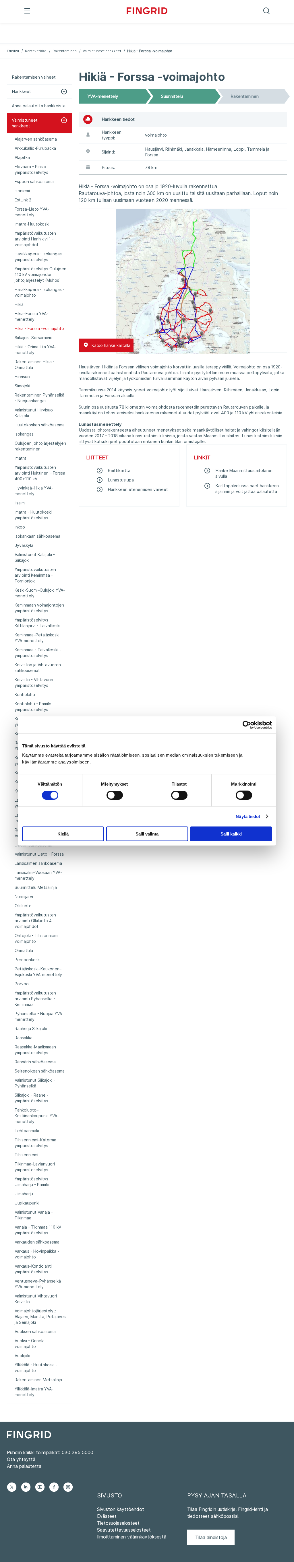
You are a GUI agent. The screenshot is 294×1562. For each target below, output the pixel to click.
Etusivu (13, 51)
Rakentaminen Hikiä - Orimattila (35, 364)
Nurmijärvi (24, 896)
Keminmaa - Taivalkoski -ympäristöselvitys (38, 652)
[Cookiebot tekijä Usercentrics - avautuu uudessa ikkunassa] (247, 725)
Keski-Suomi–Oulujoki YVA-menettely (40, 593)
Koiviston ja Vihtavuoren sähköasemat (38, 667)
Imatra (20, 458)
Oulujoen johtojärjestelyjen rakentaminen (40, 446)
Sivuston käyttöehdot (120, 1509)
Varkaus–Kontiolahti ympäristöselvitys (33, 1269)
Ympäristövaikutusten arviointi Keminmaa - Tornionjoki (35, 575)
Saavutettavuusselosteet (124, 1530)
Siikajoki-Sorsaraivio (34, 337)
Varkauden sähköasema (37, 1242)
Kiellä (63, 833)
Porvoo (22, 983)
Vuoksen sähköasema (35, 1331)
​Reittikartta (119, 470)
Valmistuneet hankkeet (102, 51)
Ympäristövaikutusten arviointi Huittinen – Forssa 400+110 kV (40, 473)
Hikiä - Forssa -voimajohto (39, 328)
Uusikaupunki (27, 1202)
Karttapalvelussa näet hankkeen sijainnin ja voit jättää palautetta (247, 488)
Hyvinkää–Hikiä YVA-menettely (34, 490)
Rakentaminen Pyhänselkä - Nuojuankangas (39, 398)
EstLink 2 (23, 199)
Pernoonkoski (27, 959)
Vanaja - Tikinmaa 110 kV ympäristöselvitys (38, 1230)
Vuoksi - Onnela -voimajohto (31, 1343)
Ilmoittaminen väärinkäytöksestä (131, 1537)
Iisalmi (20, 502)
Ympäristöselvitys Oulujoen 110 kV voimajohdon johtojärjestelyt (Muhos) (40, 274)
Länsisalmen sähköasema (38, 863)
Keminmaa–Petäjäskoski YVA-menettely (37, 637)
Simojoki (22, 385)
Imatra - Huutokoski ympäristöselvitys (33, 515)
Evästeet (107, 1516)
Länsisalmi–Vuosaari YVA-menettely (38, 875)
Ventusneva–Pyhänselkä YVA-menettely (38, 1284)
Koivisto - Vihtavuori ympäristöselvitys (34, 682)
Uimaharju (24, 1193)
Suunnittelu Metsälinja (36, 887)
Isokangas (24, 434)
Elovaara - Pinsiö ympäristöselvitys (31, 169)
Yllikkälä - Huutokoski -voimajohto (36, 1367)
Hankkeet (21, 91)
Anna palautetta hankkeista (38, 105)
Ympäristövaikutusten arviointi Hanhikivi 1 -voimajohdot (35, 239)
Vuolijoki (22, 1355)
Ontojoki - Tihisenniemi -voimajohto (38, 938)
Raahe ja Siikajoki (31, 1028)
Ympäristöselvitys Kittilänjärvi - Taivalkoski (37, 622)
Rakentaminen (65, 51)
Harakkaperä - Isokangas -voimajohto (40, 292)
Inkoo (20, 526)
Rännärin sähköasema (35, 1061)
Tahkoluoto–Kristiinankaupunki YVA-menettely (37, 1116)
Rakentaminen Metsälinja (38, 1379)
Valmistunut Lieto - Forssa (39, 854)
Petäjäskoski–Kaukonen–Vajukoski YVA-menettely (38, 971)
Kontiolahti (25, 694)
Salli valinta (147, 833)
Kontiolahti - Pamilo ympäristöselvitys (33, 706)
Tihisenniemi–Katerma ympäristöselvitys (35, 1142)
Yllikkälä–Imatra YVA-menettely (34, 1391)
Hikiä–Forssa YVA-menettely (31, 316)
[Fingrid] (147, 11)
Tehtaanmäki (27, 1130)
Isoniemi (22, 190)
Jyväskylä (24, 545)
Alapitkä (22, 157)
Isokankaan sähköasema (37, 536)
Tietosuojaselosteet (118, 1523)
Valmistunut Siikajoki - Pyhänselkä (35, 1083)
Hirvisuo (22, 376)
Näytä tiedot (248, 816)
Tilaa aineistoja (211, 1537)
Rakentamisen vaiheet (34, 77)
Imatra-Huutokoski (32, 224)
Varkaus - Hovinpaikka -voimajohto (37, 1254)
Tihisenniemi (26, 1154)
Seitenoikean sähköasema (40, 1070)
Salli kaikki (231, 833)
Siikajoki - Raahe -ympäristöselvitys (32, 1098)
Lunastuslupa (121, 480)
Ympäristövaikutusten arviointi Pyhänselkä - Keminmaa (35, 998)
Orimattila (24, 950)
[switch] (115, 795)
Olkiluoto (23, 905)
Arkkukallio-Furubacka (35, 148)
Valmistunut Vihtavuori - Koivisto (37, 1298)
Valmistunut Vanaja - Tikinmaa (34, 1215)
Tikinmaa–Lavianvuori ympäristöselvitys (35, 1166)
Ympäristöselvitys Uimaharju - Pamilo (32, 1181)
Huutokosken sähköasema (40, 424)
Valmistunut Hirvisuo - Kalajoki (35, 412)
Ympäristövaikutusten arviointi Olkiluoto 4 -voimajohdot (35, 920)
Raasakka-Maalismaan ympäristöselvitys (35, 1049)
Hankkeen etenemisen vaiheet (138, 489)
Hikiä (19, 304)
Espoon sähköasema (34, 181)
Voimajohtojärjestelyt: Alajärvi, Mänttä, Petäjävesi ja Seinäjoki (41, 1316)
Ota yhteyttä (21, 1459)
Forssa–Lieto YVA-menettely (32, 212)
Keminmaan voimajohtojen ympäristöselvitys (39, 608)
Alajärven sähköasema (36, 139)
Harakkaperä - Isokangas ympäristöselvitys (38, 256)
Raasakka (23, 1037)
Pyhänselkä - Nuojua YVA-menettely (39, 1016)
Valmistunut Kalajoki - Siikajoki (35, 557)
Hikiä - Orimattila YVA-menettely (35, 349)
